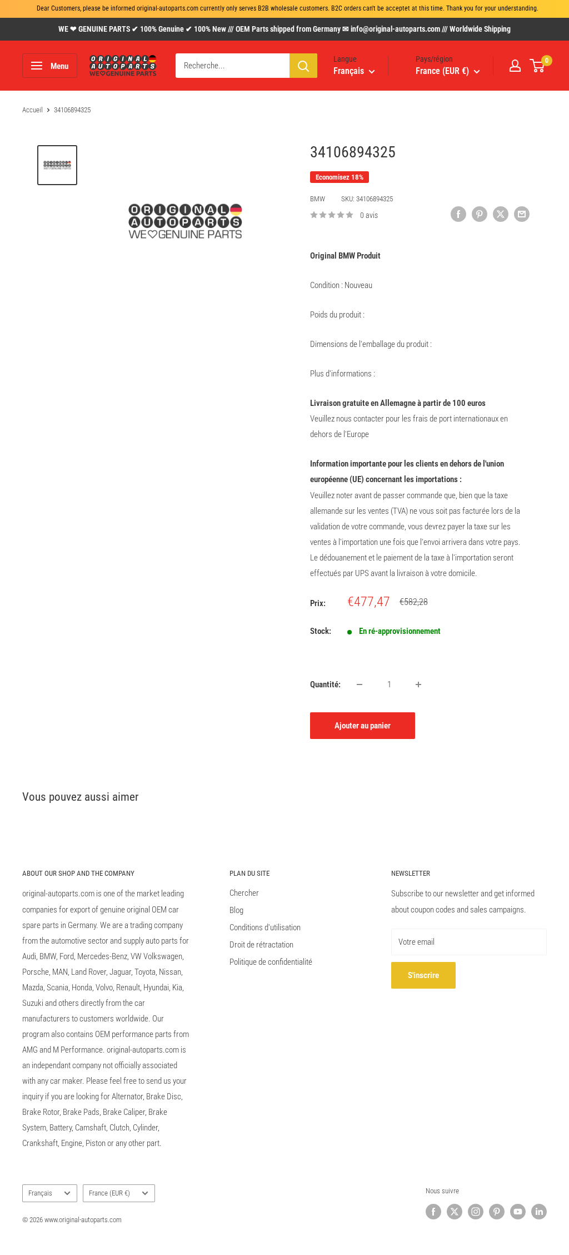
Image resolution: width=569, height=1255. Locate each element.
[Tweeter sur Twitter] (500, 214)
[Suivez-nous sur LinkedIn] (539, 1211)
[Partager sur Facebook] (458, 214)
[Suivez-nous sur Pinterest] (497, 1211)
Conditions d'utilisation (265, 927)
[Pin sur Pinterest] (479, 214)
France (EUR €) (109, 1193)
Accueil (32, 110)
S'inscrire (423, 975)
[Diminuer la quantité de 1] (359, 684)
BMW (317, 199)
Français (40, 1193)
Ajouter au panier (363, 726)
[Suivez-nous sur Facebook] (433, 1211)
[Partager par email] (522, 214)
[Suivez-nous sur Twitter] (454, 1211)
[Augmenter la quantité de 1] (418, 684)
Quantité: (325, 684)
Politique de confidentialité (270, 962)
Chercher (244, 893)
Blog (236, 910)
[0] (538, 65)
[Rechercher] (303, 65)
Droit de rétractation (261, 945)
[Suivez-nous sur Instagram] (475, 1211)
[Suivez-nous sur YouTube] (518, 1211)
